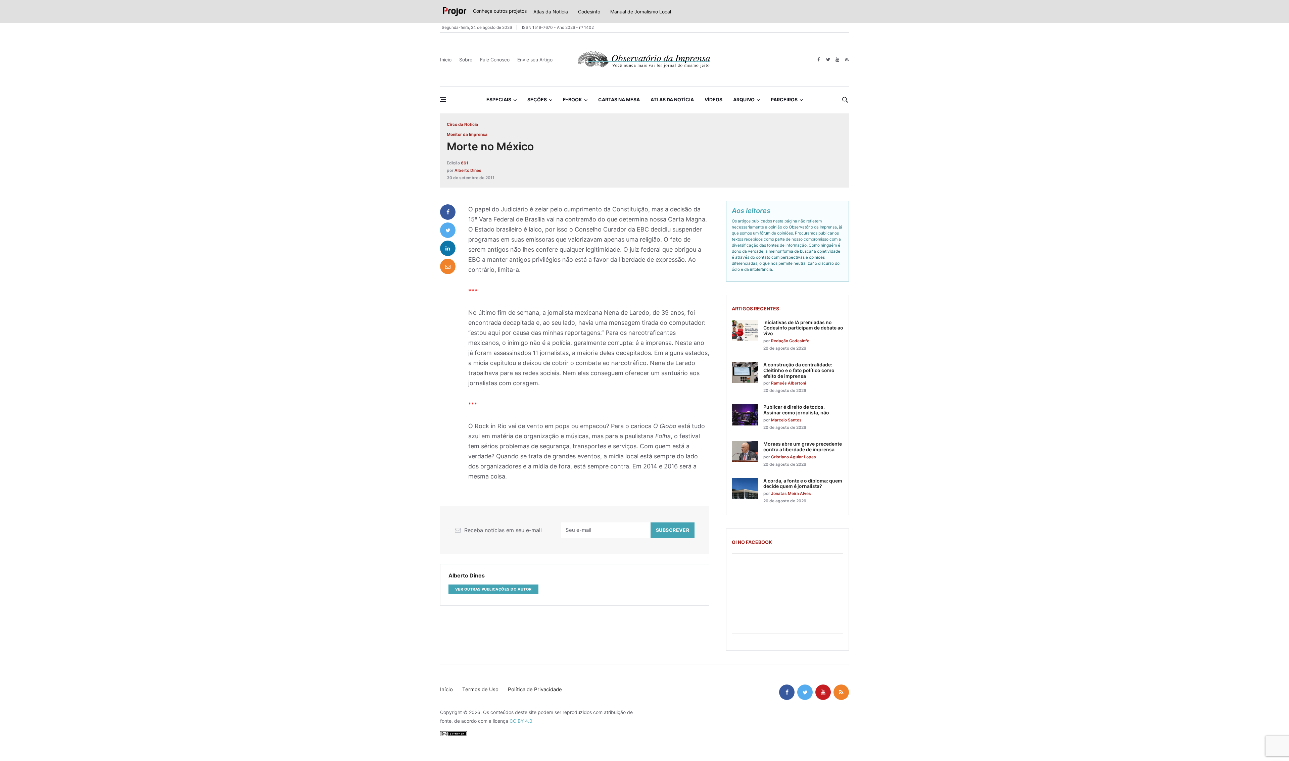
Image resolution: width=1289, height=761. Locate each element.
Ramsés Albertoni (788, 383)
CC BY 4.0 (521, 721)
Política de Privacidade (535, 689)
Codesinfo (589, 11)
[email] (448, 266)
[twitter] (828, 59)
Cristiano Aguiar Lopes (793, 456)
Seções (537, 99)
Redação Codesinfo (790, 340)
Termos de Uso (480, 689)
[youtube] (837, 59)
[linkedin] (448, 248)
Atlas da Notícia (550, 11)
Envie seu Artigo (535, 59)
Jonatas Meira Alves (791, 493)
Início (445, 59)
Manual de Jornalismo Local (640, 11)
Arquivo (744, 99)
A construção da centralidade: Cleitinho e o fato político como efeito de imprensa (798, 370)
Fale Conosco (495, 59)
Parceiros (784, 99)
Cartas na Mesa (619, 99)
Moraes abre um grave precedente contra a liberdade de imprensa (802, 446)
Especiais (498, 99)
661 (464, 162)
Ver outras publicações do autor (493, 589)
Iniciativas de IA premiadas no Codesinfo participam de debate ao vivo (803, 328)
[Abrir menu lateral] (443, 99)
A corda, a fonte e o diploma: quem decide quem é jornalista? (802, 483)
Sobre (465, 59)
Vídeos (713, 99)
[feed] (847, 59)
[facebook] (818, 59)
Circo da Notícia (462, 124)
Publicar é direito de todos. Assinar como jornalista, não (796, 409)
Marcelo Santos (786, 419)
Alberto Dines (468, 170)
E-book (572, 99)
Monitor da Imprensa (467, 134)
